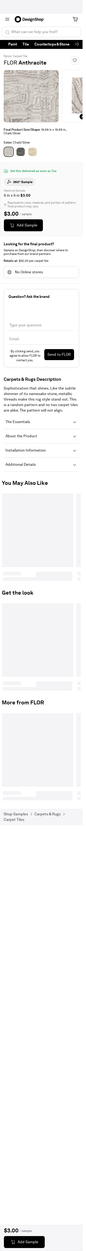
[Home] (31, 19)
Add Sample (27, 225)
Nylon (8, 56)
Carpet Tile (20, 56)
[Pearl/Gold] (33, 152)
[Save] (75, 60)
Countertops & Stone (51, 44)
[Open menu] (7, 19)
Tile (25, 44)
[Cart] (75, 19)
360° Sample (23, 182)
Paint (12, 44)
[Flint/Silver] (21, 152)
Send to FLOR (59, 354)
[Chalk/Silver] (9, 152)
